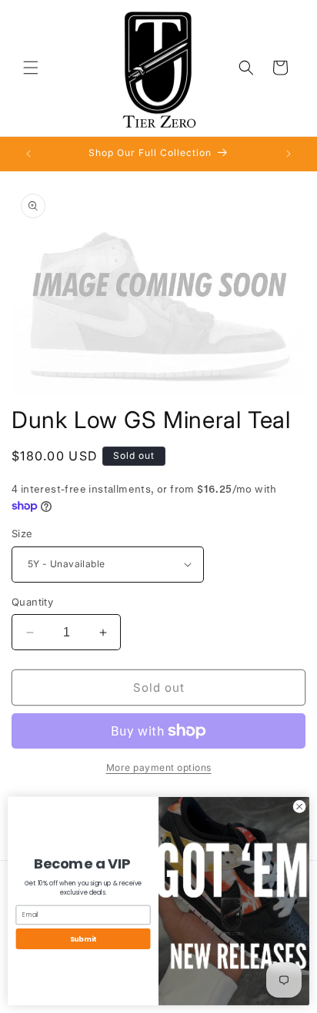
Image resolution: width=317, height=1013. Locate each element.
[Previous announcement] (28, 154)
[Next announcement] (288, 154)
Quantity (32, 602)
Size (22, 533)
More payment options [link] (159, 767)
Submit (83, 939)
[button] (31, 68)
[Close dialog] (299, 807)
